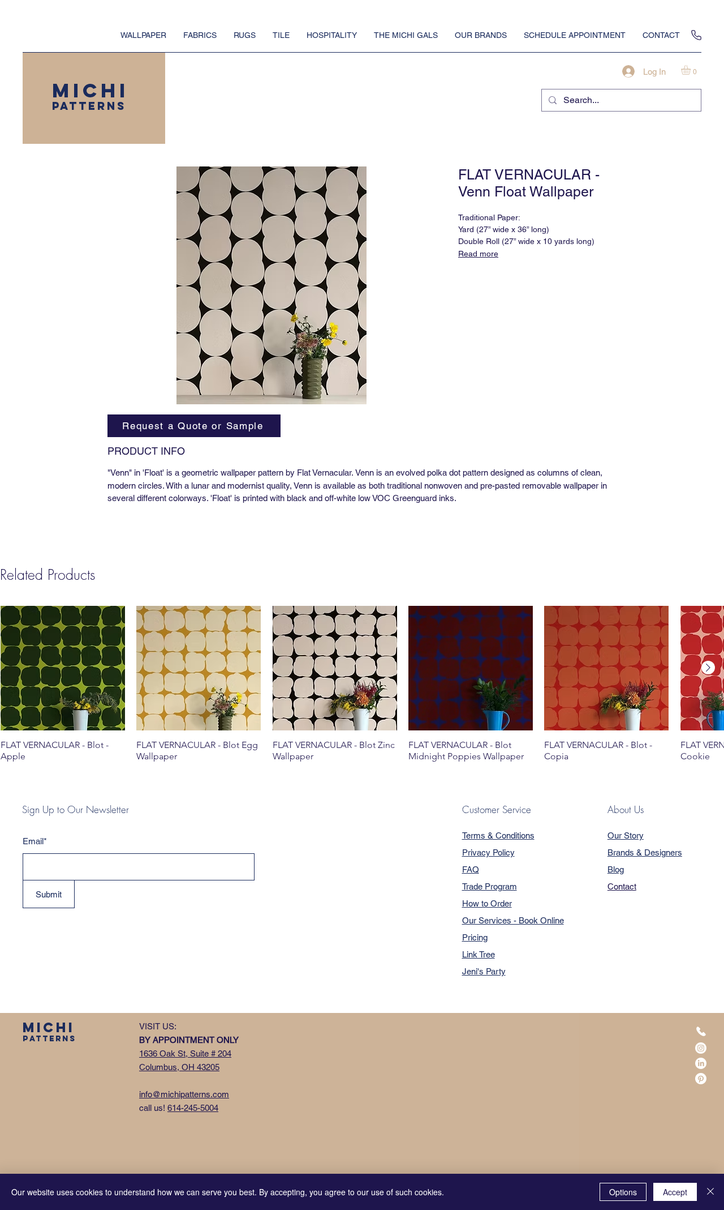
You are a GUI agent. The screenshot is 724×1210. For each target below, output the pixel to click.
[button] (691, 70)
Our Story (625, 835)
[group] (362, 684)
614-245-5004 (192, 1108)
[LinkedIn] (700, 1063)
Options (623, 1192)
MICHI (90, 90)
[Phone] (696, 35)
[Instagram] (700, 1048)
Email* (35, 841)
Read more (478, 253)
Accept (675, 1192)
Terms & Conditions (498, 835)
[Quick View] (63, 668)
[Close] (710, 1192)
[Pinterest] (700, 1078)
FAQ (470, 869)
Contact (621, 886)
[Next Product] (708, 667)
